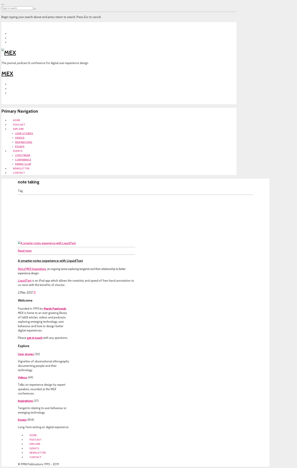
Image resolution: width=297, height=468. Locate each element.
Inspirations (23, 142)
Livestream (22, 155)
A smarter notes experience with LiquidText (50, 261)
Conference (23, 159)
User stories (24, 133)
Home (16, 120)
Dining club (23, 164)
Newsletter (21, 168)
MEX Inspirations (36, 269)
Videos (20, 137)
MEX (7, 73)
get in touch (34, 338)
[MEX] (8, 52)
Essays (20, 146)
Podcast (19, 124)
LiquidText (24, 280)
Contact (19, 172)
